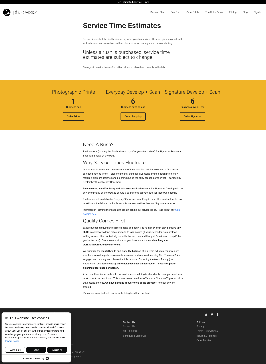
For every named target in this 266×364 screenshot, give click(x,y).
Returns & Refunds (206, 335)
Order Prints (192, 12)
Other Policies (203, 340)
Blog (245, 12)
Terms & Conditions (207, 331)
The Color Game (214, 12)
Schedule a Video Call (135, 335)
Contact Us (129, 326)
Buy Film (175, 12)
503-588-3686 (130, 331)
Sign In (257, 12)
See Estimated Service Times (133, 2)
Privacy (200, 326)
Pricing (233, 12)
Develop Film (157, 12)
